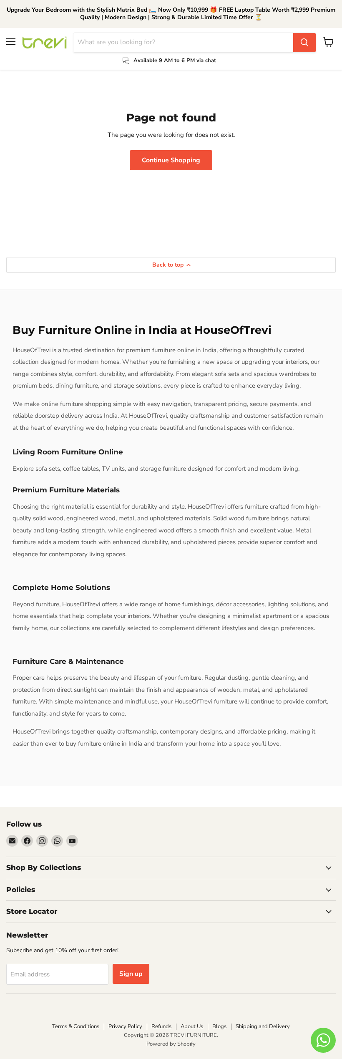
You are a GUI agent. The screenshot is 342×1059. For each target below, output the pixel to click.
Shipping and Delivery (263, 1026)
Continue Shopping (171, 160)
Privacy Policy (125, 1026)
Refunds (161, 1026)
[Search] (304, 42)
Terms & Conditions (75, 1026)
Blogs (219, 1026)
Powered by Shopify (171, 1044)
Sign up (131, 973)
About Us (192, 1026)
